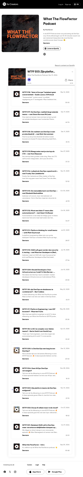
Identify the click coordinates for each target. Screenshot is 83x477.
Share (70, 80)
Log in (60, 4)
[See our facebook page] (4, 471)
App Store (37, 472)
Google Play (57, 472)
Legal (37, 465)
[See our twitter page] (10, 471)
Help (43, 465)
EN (78, 4)
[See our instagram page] (15, 471)
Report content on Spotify (65, 65)
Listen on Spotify (53, 48)
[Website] (44, 54)
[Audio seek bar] (50, 85)
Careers (29, 465)
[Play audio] (72, 71)
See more (46, 43)
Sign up (68, 4)
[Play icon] (29, 79)
